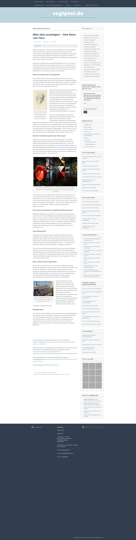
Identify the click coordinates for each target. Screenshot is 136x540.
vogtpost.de (68, 13)
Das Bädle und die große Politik (90, 166)
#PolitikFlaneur (38, 1)
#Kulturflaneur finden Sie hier (51, 365)
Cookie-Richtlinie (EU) (90, 142)
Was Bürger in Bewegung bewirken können (91, 169)
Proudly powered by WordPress (80, 537)
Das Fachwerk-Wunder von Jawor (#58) (92, 344)
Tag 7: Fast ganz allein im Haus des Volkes (90, 312)
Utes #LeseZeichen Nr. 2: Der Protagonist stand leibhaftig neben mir (92, 271)
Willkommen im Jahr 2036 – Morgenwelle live (89, 180)
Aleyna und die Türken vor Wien (90, 207)
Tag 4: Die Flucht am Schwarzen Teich (91, 324)
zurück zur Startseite (91, 5)
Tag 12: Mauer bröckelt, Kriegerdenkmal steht (92, 292)
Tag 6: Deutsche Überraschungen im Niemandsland (91, 317)
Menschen (52, 372)
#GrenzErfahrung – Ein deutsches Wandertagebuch (48, 5)
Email (85, 103)
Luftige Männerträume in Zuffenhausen (88, 227)
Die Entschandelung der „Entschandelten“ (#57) (88, 348)
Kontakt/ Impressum (90, 144)
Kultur (48, 372)
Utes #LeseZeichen (63, 1)
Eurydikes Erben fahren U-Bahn (90, 223)
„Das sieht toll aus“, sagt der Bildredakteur (89, 219)
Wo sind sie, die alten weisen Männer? (92, 204)
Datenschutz (77, 5)
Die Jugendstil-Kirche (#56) (89, 352)
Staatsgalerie (58, 374)
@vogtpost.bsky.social (67, 453)
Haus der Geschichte (50, 374)
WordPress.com (99, 537)
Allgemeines (43, 372)
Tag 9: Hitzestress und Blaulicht (90, 305)
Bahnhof (35, 374)
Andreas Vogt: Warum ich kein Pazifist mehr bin (91, 157)
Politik (55, 372)
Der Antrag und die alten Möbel (90, 190)
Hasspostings (43, 374)
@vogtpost (65, 456)
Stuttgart (63, 374)
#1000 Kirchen (75, 1)
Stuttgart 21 (67, 374)
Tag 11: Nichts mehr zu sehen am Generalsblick (90, 297)
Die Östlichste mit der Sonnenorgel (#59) (91, 340)
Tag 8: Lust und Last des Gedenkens (91, 308)
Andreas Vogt (45, 41)
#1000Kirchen (87, 331)
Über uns (68, 5)
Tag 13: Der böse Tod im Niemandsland (91, 288)
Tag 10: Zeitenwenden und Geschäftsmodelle (88, 301)
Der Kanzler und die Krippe (89, 187)
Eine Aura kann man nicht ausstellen (91, 215)
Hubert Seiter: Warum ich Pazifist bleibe (90, 162)
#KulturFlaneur (50, 1)
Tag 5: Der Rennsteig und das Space (91, 321)
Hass (39, 374)
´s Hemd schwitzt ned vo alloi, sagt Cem (92, 176)
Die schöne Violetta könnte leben (90, 201)
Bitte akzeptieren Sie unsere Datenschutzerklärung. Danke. (90, 109)
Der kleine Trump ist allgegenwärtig (91, 184)
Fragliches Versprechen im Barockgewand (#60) (89, 336)
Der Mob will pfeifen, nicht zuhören (91, 173)
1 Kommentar (53, 41)
